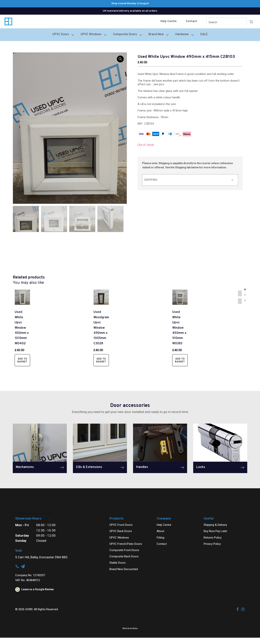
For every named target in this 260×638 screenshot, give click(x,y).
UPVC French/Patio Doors (125, 544)
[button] (120, 59)
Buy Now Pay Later (215, 531)
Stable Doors (117, 562)
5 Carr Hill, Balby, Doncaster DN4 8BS (41, 557)
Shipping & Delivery (215, 525)
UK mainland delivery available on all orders (130, 11)
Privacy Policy (212, 544)
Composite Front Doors (124, 550)
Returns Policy (213, 537)
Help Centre (168, 21)
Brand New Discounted (123, 569)
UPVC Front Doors (120, 525)
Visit (18, 550)
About (160, 531)
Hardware (182, 34)
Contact (191, 21)
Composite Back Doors (124, 556)
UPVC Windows (119, 537)
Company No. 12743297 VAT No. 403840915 (30, 578)
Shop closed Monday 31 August (130, 3)
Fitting (160, 537)
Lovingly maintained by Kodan (33, 513)
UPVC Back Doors (120, 531)
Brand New (156, 34)
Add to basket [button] (22, 360)
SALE (204, 34)
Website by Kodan (130, 628)
